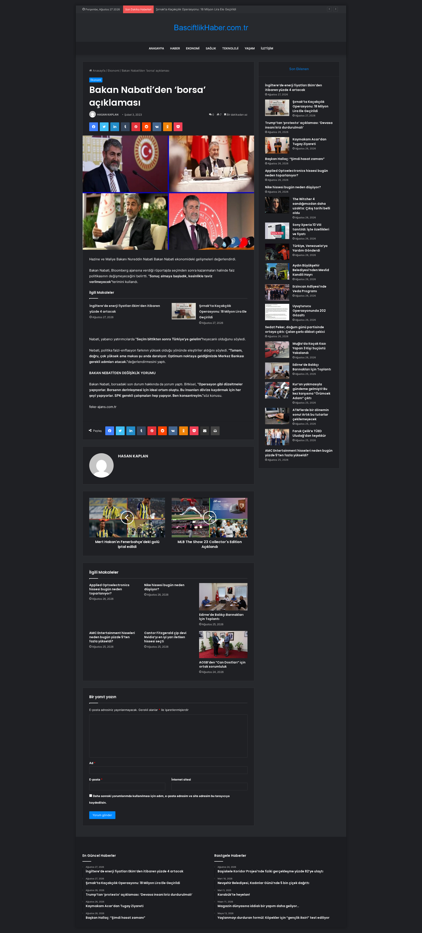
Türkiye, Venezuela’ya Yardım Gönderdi (310, 248)
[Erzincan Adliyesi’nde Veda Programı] (277, 292)
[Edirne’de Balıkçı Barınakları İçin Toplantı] (223, 596)
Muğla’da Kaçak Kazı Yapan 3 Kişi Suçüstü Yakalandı (309, 348)
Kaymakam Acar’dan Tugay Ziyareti (309, 141)
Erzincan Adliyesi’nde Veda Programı (309, 288)
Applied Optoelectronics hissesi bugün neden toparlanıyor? (109, 589)
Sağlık (211, 48)
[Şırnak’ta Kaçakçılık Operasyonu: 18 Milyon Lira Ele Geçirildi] (184, 311)
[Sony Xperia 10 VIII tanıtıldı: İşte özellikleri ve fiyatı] (277, 231)
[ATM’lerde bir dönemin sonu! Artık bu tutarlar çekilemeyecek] (277, 416)
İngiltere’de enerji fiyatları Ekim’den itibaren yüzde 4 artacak (293, 87)
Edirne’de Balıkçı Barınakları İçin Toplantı (221, 616)
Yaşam (250, 48)
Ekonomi (193, 48)
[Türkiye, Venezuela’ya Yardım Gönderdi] (277, 252)
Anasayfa (156, 48)
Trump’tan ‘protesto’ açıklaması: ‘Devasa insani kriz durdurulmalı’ (199, 9)
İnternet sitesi (181, 779)
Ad (92, 763)
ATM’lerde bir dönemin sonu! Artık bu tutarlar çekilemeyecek (311, 414)
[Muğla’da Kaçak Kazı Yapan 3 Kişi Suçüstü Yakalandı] (277, 349)
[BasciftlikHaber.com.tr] (211, 27)
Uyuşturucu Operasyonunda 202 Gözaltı (309, 310)
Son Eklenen (299, 69)
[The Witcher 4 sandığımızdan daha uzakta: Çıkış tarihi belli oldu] (277, 205)
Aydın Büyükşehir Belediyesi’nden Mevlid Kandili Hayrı (311, 270)
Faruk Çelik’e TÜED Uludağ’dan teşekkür (309, 433)
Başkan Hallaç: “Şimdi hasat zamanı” (295, 159)
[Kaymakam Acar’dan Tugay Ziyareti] (277, 145)
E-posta (95, 779)
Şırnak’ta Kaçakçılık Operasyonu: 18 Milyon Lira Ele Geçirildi (223, 311)
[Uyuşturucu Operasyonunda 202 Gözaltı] (277, 312)
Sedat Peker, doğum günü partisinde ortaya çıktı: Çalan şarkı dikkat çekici (295, 329)
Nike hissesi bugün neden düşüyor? (164, 587)
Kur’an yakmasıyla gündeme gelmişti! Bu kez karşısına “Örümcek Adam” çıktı (311, 391)
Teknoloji (230, 48)
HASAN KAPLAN (107, 114)
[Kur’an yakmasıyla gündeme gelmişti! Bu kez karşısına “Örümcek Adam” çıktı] (277, 390)
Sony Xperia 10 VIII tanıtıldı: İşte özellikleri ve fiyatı (311, 229)
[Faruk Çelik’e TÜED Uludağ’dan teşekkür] (277, 437)
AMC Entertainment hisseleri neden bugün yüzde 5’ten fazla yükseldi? (112, 637)
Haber (175, 48)
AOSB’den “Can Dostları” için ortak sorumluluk (222, 664)
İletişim (267, 48)
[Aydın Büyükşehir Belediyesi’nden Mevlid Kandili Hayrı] (277, 271)
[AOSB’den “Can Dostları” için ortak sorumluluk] (223, 644)
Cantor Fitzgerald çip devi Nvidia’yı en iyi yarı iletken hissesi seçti (165, 637)
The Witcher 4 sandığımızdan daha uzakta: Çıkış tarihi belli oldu (311, 206)
